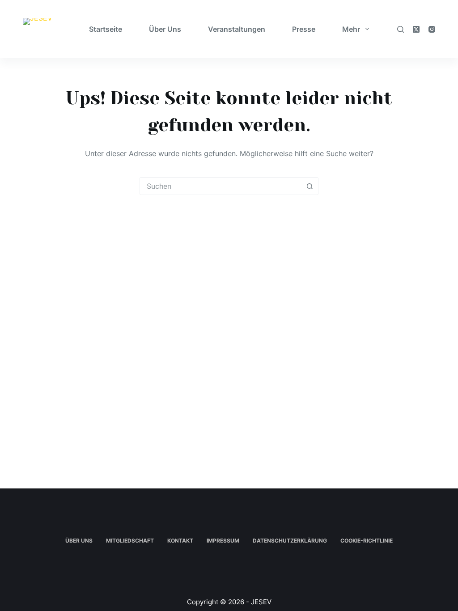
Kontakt (180, 540)
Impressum (223, 540)
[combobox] (220, 186)
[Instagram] (431, 29)
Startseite (105, 29)
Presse (303, 29)
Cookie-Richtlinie (366, 540)
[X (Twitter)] (416, 29)
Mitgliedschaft (130, 540)
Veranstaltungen (236, 29)
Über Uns (165, 29)
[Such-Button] (309, 186)
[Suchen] (400, 29)
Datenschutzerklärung (290, 540)
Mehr (351, 29)
